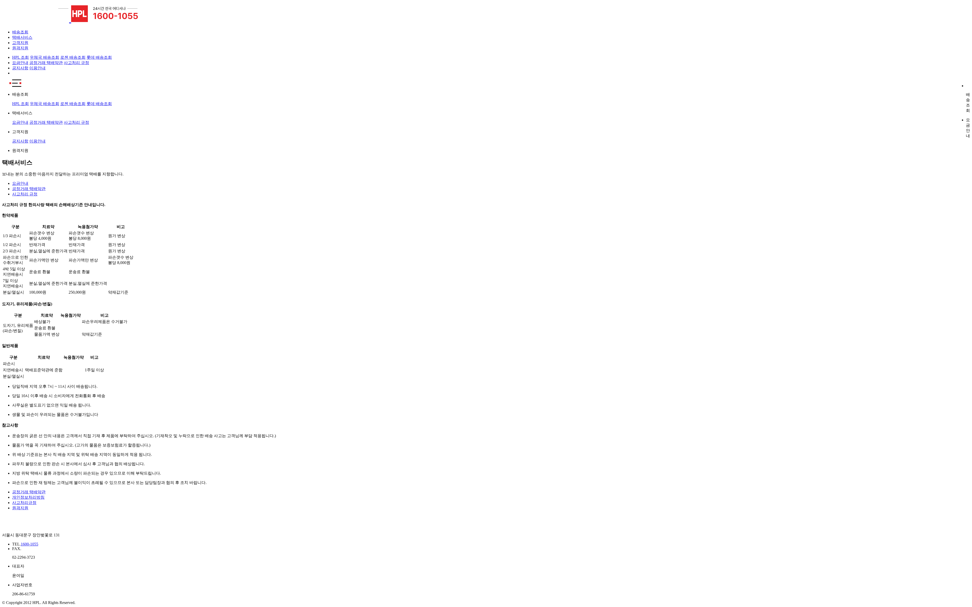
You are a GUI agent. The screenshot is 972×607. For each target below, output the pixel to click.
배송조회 (20, 32)
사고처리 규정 (76, 62)
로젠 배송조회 (73, 57)
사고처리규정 (24, 502)
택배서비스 (22, 37)
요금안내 (20, 62)
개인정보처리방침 (28, 497)
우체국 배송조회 (44, 57)
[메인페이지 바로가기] (36, 19)
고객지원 (20, 43)
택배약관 (29, 189)
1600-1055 (29, 544)
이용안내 (37, 68)
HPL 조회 (20, 57)
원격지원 (20, 48)
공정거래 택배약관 (46, 62)
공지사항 (20, 68)
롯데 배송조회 (99, 57)
